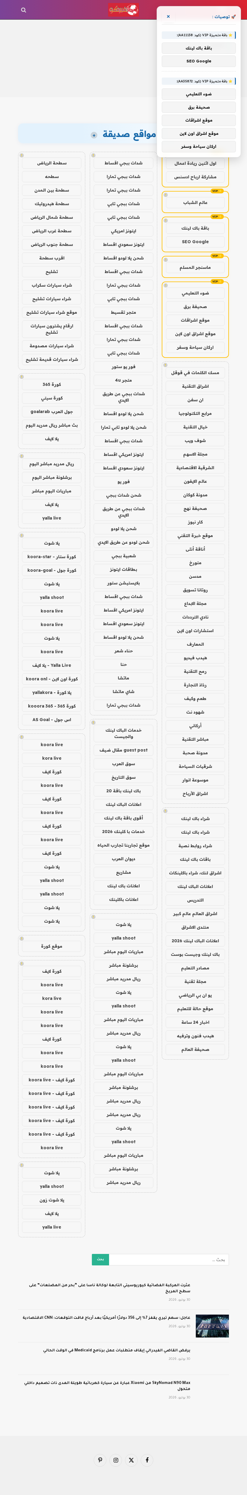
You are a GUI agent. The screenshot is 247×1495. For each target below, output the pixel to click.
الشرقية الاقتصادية (195, 467)
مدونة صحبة (195, 752)
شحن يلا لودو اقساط (123, 258)
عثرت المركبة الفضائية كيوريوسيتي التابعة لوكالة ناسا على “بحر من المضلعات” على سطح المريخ (109, 1288)
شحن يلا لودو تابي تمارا (123, 427)
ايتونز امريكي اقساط (124, 454)
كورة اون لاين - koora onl (52, 679)
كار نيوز (195, 522)
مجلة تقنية (195, 981)
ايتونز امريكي (123, 231)
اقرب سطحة (51, 258)
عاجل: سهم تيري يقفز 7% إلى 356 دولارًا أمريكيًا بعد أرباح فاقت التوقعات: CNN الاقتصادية (106, 1318)
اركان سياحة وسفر (195, 347)
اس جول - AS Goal (52, 719)
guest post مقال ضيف (123, 750)
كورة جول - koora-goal (51, 570)
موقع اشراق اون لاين (195, 333)
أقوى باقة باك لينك (123, 818)
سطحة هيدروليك (52, 203)
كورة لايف (51, 772)
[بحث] (24, 10)
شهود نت (195, 712)
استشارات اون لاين (195, 630)
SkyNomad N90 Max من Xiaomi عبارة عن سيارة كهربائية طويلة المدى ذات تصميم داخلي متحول (107, 1386)
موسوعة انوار (195, 780)
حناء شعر (123, 651)
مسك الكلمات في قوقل (195, 372)
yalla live (51, 518)
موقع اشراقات (195, 320)
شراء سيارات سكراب (52, 285)
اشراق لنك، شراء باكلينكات (195, 873)
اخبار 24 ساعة (195, 1022)
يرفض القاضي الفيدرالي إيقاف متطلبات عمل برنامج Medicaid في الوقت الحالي (116, 1351)
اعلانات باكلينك (123, 899)
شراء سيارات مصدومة (52, 345)
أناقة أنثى (195, 549)
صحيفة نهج (195, 508)
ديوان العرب (123, 858)
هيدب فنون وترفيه (195, 1036)
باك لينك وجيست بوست (195, 954)
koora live (52, 611)
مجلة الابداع (195, 603)
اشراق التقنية (195, 386)
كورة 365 (52, 384)
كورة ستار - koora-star (51, 556)
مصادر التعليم (195, 968)
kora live (51, 758)
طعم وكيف (195, 698)
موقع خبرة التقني (195, 535)
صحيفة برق (195, 306)
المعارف (195, 644)
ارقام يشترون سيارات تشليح (51, 329)
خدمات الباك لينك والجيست (123, 733)
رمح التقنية (195, 671)
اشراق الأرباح (195, 793)
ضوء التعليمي (195, 293)
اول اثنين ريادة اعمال (195, 163)
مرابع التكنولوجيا (195, 413)
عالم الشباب (195, 202)
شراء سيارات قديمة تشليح (52, 359)
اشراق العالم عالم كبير (195, 913)
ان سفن (195, 399)
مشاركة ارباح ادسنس (195, 177)
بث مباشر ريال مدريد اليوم (52, 425)
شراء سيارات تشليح (51, 298)
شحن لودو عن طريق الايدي (123, 542)
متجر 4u (123, 380)
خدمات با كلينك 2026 (123, 831)
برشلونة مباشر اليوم (52, 477)
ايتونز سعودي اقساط (123, 244)
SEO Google (195, 241)
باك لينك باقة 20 (123, 791)
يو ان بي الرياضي (195, 995)
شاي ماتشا (123, 691)
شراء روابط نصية (195, 845)
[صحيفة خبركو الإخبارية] (123, 10)
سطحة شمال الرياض (51, 217)
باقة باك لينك (195, 228)
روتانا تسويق (195, 590)
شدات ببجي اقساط (123, 163)
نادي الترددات (195, 617)
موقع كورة (51, 946)
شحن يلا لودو (123, 528)
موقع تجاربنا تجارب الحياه (123, 845)
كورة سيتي (52, 398)
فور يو (123, 481)
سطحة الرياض (52, 163)
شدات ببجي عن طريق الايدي (123, 397)
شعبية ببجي (123, 555)
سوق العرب (123, 763)
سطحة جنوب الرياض (52, 244)
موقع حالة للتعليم (195, 1008)
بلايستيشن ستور (123, 583)
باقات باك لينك (195, 859)
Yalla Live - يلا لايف (51, 665)
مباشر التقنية (195, 739)
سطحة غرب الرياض (51, 231)
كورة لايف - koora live (52, 1080)
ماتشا (123, 678)
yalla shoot (123, 938)
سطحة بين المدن (51, 190)
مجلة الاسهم (195, 454)
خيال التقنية (195, 427)
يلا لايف (52, 438)
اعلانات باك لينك (123, 886)
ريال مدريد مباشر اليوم (51, 463)
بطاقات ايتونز (123, 569)
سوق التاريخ (123, 777)
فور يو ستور (124, 366)
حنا (123, 664)
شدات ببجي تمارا (123, 176)
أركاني (195, 725)
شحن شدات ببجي (123, 495)
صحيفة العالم (195, 1049)
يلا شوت (123, 924)
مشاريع (123, 872)
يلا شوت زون (51, 1200)
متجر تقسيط (123, 312)
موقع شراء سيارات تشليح (51, 312)
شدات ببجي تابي (123, 203)
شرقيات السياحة (195, 766)
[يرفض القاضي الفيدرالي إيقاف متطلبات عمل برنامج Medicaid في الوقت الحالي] (212, 1358)
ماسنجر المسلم (195, 267)
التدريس (195, 900)
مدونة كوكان (195, 495)
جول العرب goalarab (51, 411)
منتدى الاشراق (195, 927)
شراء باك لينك (195, 818)
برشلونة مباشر (123, 965)
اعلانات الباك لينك (195, 886)
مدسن (195, 576)
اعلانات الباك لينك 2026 (195, 940)
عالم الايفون (195, 481)
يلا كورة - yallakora (51, 692)
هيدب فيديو (195, 657)
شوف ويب (195, 440)
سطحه (52, 176)
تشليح (51, 271)
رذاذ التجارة (195, 685)
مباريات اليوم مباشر (123, 951)
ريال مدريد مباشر (124, 978)
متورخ (195, 562)
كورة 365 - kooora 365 (52, 706)
